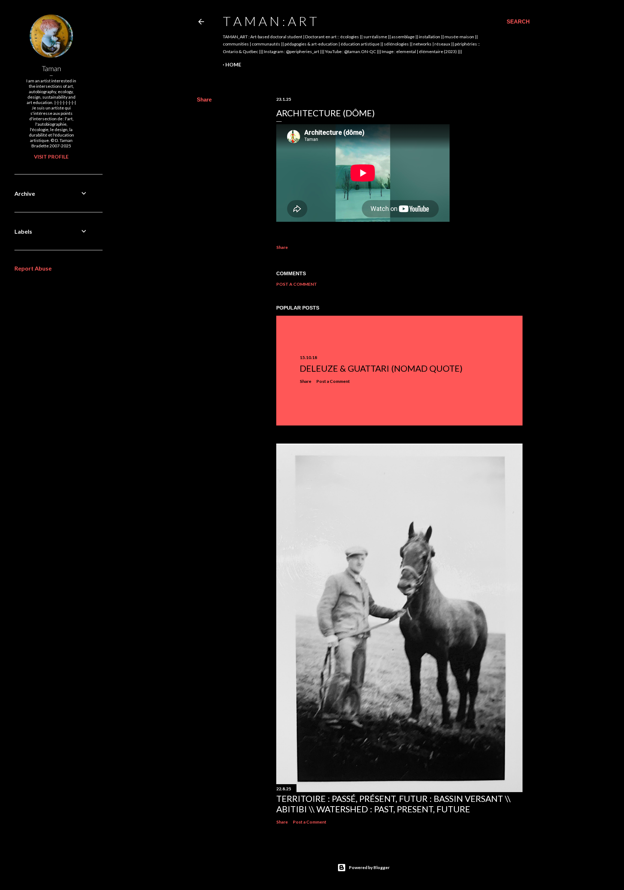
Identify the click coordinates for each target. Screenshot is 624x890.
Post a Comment (296, 284)
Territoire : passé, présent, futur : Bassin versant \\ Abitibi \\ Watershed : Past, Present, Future (393, 803)
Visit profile (51, 157)
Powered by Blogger (369, 867)
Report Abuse (33, 268)
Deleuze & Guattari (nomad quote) (381, 368)
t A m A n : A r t (270, 21)
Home (233, 64)
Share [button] (204, 99)
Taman (51, 68)
